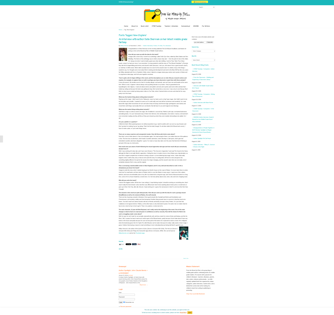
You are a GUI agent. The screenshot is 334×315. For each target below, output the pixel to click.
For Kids (160, 45)
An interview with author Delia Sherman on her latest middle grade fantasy (153, 41)
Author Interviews (148, 45)
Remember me (129, 302)
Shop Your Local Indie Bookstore (195, 294)
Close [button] (189, 312)
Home (120, 29)
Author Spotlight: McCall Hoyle (202, 138)
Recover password (125, 306)
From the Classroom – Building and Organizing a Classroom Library (203, 78)
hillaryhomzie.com (124, 233)
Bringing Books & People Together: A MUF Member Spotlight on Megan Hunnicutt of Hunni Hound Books (203, 130)
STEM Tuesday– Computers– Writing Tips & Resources (203, 95)
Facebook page (140, 233)
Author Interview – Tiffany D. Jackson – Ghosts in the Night (203, 146)
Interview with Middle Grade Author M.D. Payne (202, 87)
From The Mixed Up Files (167, 15)
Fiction (155, 45)
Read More (183, 312)
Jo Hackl (131, 275)
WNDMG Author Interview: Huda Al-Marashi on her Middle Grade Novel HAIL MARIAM (203, 119)
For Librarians (167, 45)
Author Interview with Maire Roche (203, 102)
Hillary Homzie (124, 45)
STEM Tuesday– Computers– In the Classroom (203, 110)
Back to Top (186, 258)
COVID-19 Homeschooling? (126, 2)
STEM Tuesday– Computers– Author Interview (203, 70)
